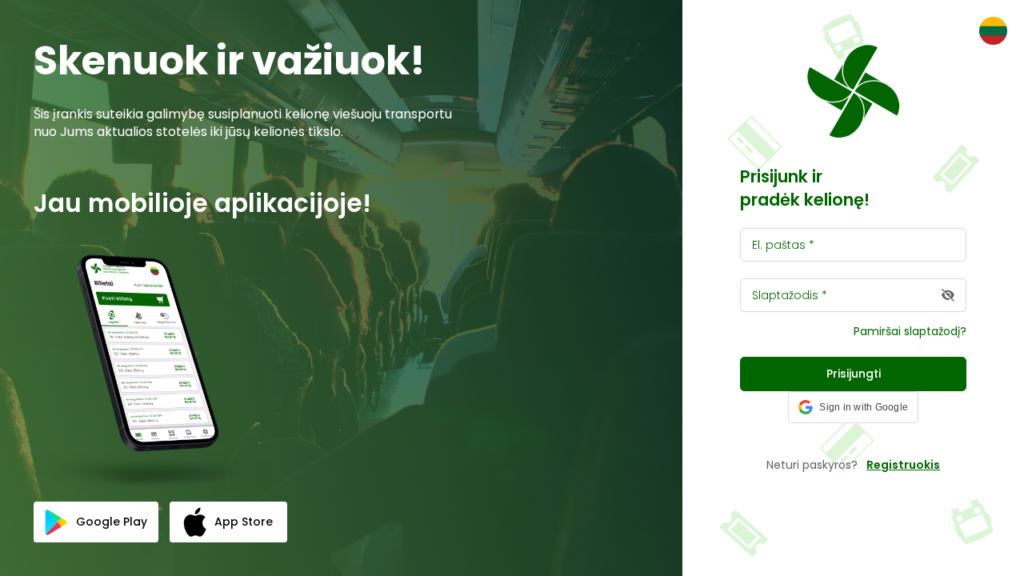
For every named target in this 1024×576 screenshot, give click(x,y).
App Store (243, 522)
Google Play (111, 522)
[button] (853, 407)
